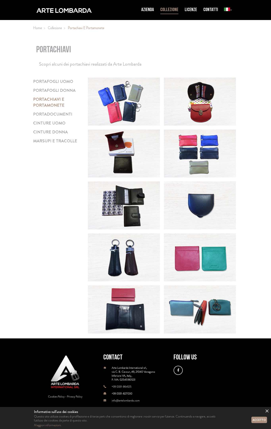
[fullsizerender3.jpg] (124, 309)
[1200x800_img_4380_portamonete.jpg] (200, 101)
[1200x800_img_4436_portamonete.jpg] (124, 205)
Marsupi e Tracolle (55, 141)
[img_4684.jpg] (200, 205)
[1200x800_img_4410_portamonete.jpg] (200, 153)
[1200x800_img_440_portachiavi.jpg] (124, 101)
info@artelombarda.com (126, 400)
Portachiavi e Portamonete (48, 102)
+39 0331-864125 (122, 387)
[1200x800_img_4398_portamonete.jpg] (124, 153)
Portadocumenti (52, 114)
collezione (55, 28)
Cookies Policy (56, 396)
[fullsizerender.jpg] (124, 257)
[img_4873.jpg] (200, 309)
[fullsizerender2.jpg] (200, 257)
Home (37, 28)
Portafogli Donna (54, 90)
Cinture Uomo (49, 123)
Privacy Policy (75, 396)
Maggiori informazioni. (48, 425)
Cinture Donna (50, 132)
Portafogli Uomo (53, 81)
